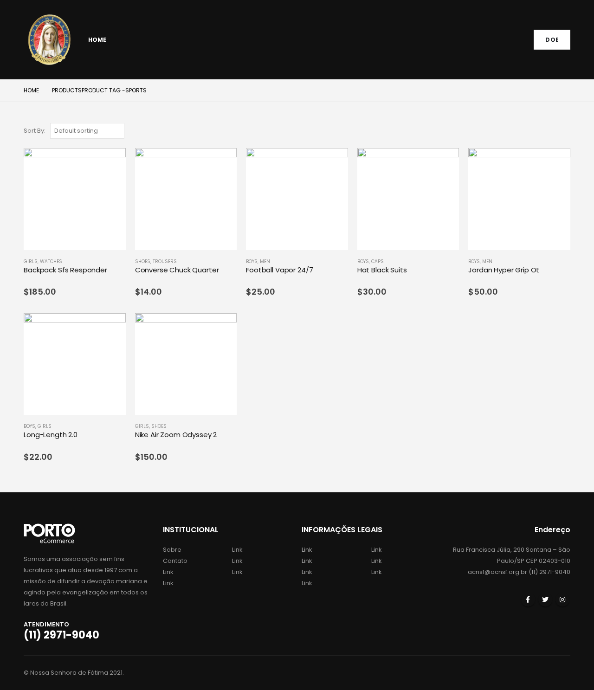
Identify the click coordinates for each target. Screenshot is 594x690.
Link (168, 571)
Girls (31, 261)
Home (97, 40)
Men (265, 261)
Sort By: (34, 130)
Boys (252, 261)
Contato (175, 560)
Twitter (545, 599)
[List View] (566, 131)
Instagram (562, 599)
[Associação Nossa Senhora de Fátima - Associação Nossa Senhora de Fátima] (49, 39)
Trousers (165, 261)
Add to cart (110, 163)
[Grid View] (554, 131)
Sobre (172, 549)
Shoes (142, 261)
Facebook (528, 599)
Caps (377, 261)
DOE (551, 40)
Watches (51, 261)
